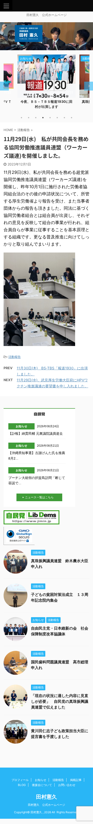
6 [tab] (57, 117)
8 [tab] (71, 117)
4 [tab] (43, 117)
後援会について (42, 785)
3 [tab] (35, 117)
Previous (4, 86)
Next (88, 86)
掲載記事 (76, 780)
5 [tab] (50, 117)
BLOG (22, 785)
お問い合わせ (66, 785)
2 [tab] (28, 117)
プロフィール (20, 780)
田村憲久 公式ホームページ (46, 805)
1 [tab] (21, 117)
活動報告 (14, 357)
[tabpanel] (46, 83)
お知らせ (40, 780)
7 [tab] (64, 117)
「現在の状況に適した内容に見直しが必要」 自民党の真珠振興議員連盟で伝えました (59, 701)
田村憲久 (46, 797)
